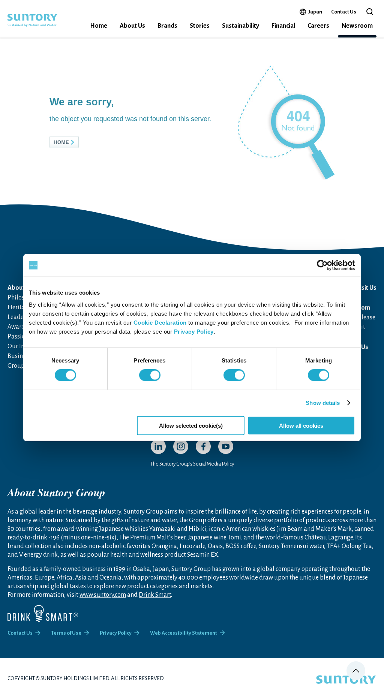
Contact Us (343, 12)
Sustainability (240, 25)
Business (19, 356)
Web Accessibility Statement (183, 633)
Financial (283, 25)
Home (98, 25)
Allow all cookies (301, 425)
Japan (315, 12)
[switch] (149, 375)
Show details (323, 403)
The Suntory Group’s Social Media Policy (192, 464)
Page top (355, 670)
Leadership (23, 317)
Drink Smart (155, 595)
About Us (132, 25)
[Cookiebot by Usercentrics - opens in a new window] (322, 265)
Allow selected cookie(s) (191, 425)
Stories (200, 25)
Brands (167, 25)
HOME (77, 142)
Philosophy (23, 297)
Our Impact (23, 346)
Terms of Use (66, 633)
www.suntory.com (103, 595)
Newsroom (357, 25)
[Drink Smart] (43, 613)
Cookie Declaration (160, 322)
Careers (318, 25)
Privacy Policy (194, 331)
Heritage (20, 307)
